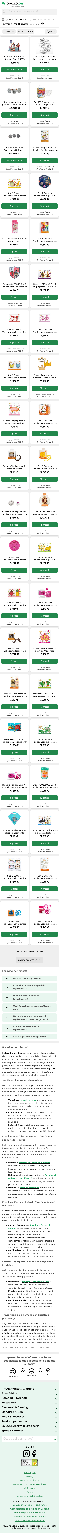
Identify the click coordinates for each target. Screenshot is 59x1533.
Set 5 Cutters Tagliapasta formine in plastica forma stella (45, 467)
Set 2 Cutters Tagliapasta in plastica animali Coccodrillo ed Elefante (45, 740)
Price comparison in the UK (30, 1520)
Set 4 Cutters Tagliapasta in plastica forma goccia (14, 922)
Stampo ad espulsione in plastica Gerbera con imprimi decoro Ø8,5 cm (14, 513)
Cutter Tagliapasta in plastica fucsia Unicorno (45, 148)
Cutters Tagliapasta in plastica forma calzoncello (14, 467)
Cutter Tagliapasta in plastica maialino (14, 422)
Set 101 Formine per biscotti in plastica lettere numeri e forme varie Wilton (44, 103)
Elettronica (9, 1402)
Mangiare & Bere (13, 1411)
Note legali (30, 1472)
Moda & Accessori (13, 1416)
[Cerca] (4, 12)
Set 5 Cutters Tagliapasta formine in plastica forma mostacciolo (14, 649)
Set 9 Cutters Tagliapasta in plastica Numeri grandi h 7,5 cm (44, 422)
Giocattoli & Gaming (15, 1407)
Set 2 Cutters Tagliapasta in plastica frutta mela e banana (14, 194)
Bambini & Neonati (14, 1397)
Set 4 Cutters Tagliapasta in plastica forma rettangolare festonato (45, 604)
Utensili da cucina (18, 19)
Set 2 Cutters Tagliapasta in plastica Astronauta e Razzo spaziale (45, 194)
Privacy (30, 1476)
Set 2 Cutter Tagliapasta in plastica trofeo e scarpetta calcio (45, 831)
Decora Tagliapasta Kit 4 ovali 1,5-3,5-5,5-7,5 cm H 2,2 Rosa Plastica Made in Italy (14, 786)
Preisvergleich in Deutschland (29, 1516)
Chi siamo (29, 1488)
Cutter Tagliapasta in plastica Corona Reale (44, 376)
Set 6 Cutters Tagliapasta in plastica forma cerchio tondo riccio (14, 558)
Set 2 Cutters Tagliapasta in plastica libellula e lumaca (45, 558)
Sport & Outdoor (12, 1430)
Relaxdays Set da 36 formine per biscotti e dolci (45, 57)
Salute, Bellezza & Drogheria (20, 1425)
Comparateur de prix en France (30, 1505)
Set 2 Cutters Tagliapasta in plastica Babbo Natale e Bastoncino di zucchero (14, 331)
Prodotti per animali (15, 1421)
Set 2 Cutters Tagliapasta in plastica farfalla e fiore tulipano (14, 376)
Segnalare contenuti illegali (29, 951)
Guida (29, 1492)
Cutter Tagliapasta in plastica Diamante (14, 831)
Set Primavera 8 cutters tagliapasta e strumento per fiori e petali (14, 239)
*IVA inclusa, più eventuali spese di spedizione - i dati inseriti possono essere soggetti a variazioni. (29, 1527)
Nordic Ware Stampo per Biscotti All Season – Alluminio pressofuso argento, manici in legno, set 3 (14, 103)
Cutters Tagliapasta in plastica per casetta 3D (14, 695)
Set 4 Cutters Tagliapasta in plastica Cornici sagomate (14, 877)
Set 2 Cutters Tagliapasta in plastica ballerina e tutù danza (45, 331)
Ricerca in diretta (29, 1480)
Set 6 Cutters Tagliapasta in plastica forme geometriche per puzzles (45, 239)
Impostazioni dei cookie (30, 1496)
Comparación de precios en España (29, 1508)
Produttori (24, 31)
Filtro (52, 31)
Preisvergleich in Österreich (29, 1512)
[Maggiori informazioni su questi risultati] (42, 23)
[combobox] (31, 12)
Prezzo (7, 31)
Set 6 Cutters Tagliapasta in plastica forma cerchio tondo (45, 922)
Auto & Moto (10, 1393)
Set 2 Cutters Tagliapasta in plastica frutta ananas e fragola (14, 604)
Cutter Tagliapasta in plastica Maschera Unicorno (44, 649)
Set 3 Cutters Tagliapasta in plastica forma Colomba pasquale (45, 877)
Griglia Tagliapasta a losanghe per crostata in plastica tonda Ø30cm (45, 513)
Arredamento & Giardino (18, 1388)
